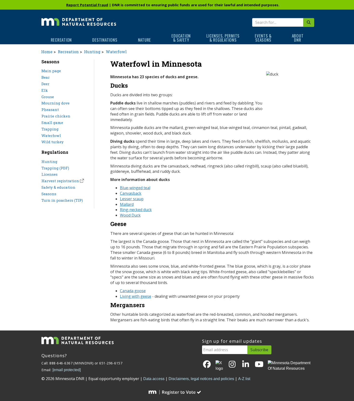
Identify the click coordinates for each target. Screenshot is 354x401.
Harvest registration (60, 180)
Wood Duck (130, 215)
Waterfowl (116, 51)
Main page (51, 70)
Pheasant (50, 109)
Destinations (104, 40)
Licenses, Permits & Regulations (223, 38)
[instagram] (232, 364)
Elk (44, 90)
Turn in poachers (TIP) (62, 200)
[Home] (78, 18)
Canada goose (133, 290)
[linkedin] (245, 364)
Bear (45, 77)
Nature (144, 40)
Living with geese (135, 296)
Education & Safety (181, 38)
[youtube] (259, 364)
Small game (52, 122)
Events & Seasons (263, 38)
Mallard (127, 204)
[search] (308, 22)
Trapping (50, 129)
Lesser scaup (132, 198)
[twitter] (220, 365)
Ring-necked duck (136, 209)
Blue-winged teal (135, 187)
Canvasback (130, 193)
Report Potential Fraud (87, 4)
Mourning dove (55, 103)
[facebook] (207, 364)
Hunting (92, 51)
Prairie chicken (55, 116)
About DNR (298, 38)
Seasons (48, 193)
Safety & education (58, 187)
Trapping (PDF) (55, 168)
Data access (153, 379)
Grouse (47, 96)
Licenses (49, 174)
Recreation (61, 40)
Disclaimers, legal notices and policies (201, 379)
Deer (45, 83)
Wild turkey (52, 141)
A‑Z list (244, 379)
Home (46, 51)
